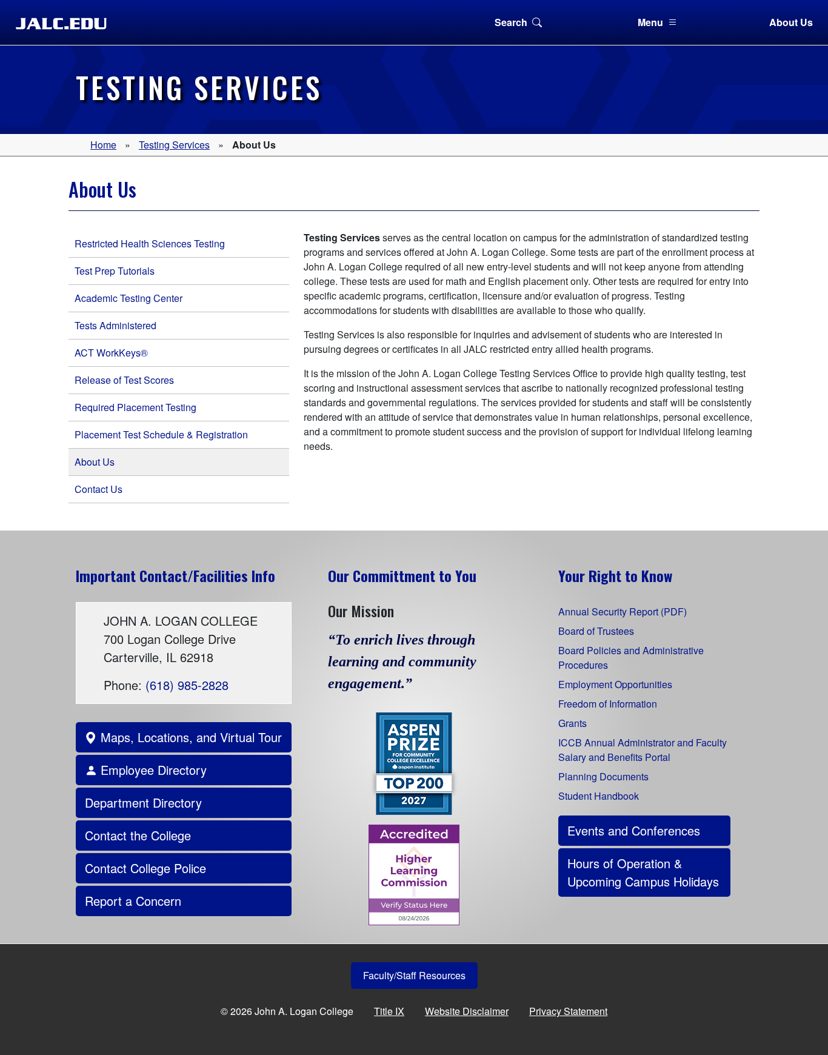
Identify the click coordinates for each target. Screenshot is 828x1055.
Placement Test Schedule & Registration (161, 434)
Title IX (389, 1011)
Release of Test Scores (124, 380)
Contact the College (138, 835)
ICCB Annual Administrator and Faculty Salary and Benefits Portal (642, 749)
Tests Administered (115, 325)
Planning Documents (603, 776)
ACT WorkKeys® (111, 353)
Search (511, 22)
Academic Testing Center (128, 298)
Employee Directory (152, 770)
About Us (791, 22)
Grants (572, 723)
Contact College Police (145, 868)
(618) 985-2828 (187, 685)
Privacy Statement (568, 1011)
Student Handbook (598, 796)
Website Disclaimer (467, 1011)
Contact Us (98, 489)
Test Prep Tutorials (115, 271)
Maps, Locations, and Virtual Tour (189, 737)
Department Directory (143, 802)
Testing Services (174, 145)
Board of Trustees (596, 631)
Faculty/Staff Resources (414, 975)
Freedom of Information (607, 704)
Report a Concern (133, 900)
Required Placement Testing (135, 407)
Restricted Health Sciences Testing (150, 243)
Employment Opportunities (615, 684)
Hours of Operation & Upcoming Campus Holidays (643, 872)
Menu (650, 22)
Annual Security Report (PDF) (622, 611)
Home (103, 145)
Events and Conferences (633, 830)
